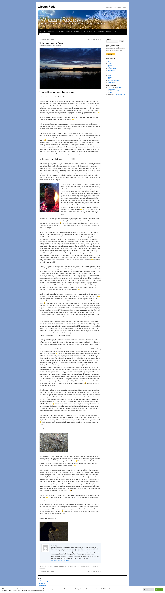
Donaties (108, 31)
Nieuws (109, 75)
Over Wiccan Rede (99, 31)
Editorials (110, 65)
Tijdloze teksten (111, 79)
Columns (110, 63)
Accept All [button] (158, 590)
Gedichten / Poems (112, 68)
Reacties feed (42, 583)
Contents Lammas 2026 (72, 31)
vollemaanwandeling (85, 566)
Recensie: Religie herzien (47, 39)
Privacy (115, 31)
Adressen (89, 31)
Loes (59, 45)
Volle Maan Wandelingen (59, 566)
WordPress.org (42, 585)
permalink (42, 568)
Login (40, 580)
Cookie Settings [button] (148, 590)
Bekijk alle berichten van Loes (60, 560)
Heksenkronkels (111, 70)
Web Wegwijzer (111, 82)
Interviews (110, 72)
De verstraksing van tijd (94, 39)
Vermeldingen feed (43, 581)
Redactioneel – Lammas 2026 (55, 31)
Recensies (110, 77)
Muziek (109, 73)
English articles (111, 67)
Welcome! (42, 31)
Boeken (109, 61)
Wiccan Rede (46, 6)
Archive (83, 31)
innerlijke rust (75, 566)
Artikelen (110, 60)
